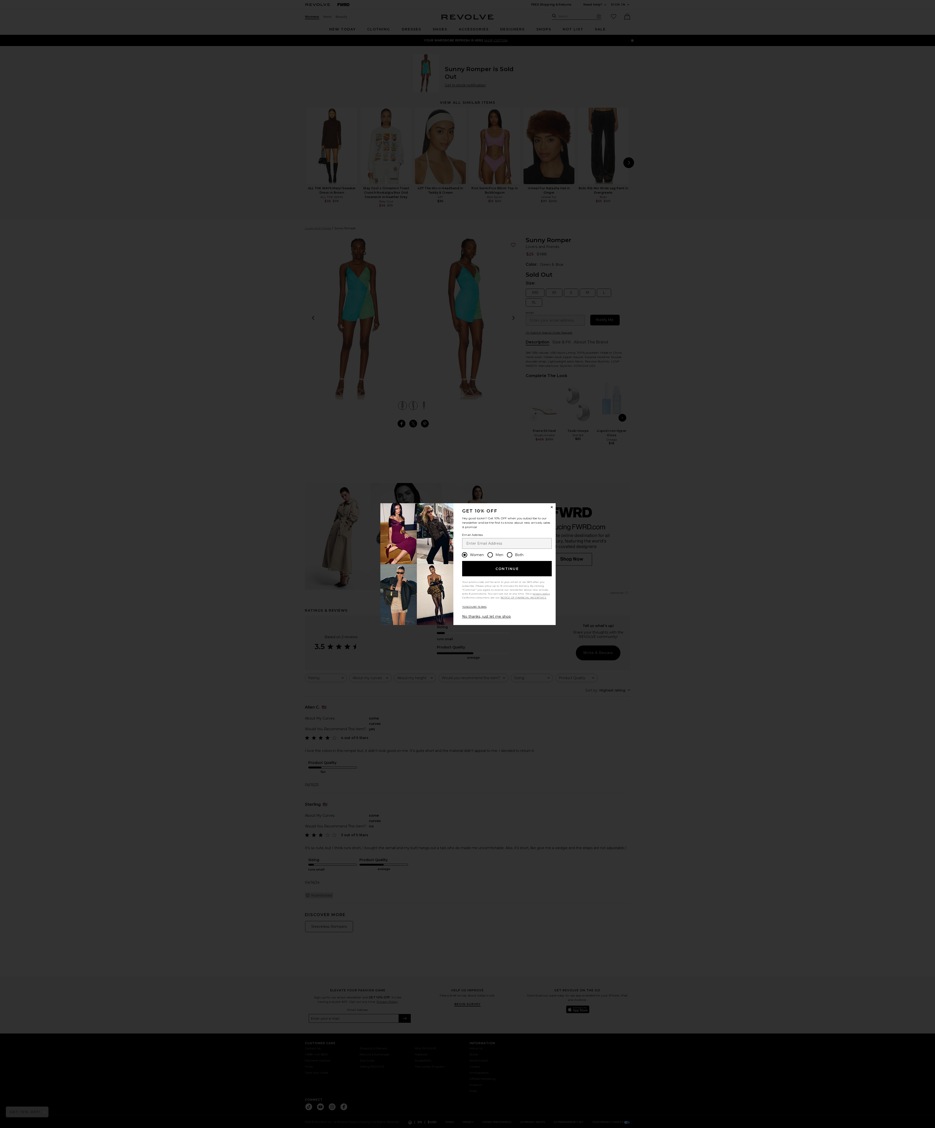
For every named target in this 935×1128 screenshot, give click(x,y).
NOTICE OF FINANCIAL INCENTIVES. (523, 597)
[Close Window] (552, 507)
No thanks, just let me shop (486, 616)
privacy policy (541, 593)
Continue (507, 569)
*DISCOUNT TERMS (474, 606)
